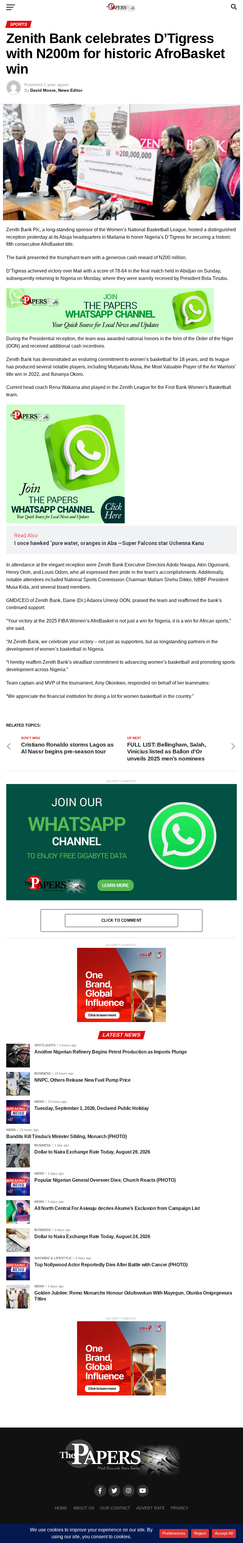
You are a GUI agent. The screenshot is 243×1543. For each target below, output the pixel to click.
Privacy (179, 1508)
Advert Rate (150, 1508)
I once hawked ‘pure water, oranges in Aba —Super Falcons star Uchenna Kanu (109, 543)
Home (61, 1508)
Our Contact (115, 1508)
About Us (83, 1508)
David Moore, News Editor (56, 90)
